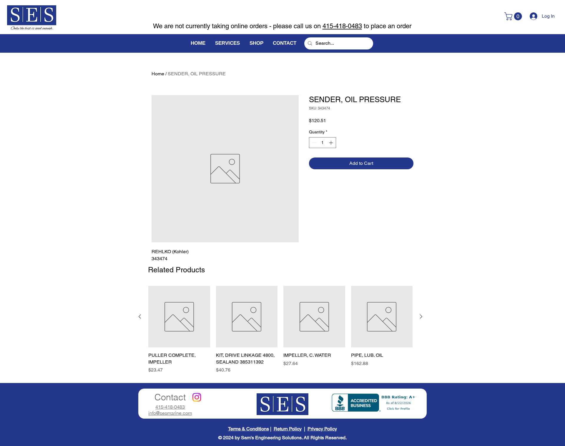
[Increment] (331, 142)
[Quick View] (179, 317)
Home (158, 74)
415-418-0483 (342, 26)
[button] (514, 16)
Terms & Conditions (248, 429)
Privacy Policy (322, 429)
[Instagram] (196, 397)
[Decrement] (313, 142)
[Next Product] (421, 316)
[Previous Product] (139, 316)
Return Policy (288, 429)
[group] (280, 330)
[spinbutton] (322, 142)
